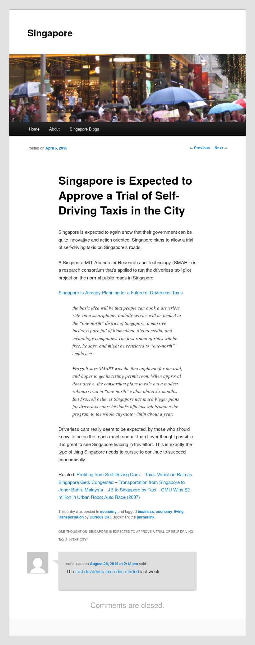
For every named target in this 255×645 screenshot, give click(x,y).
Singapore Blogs (84, 129)
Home (34, 129)
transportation (71, 517)
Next (221, 147)
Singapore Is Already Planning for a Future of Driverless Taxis (120, 292)
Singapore (50, 32)
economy (108, 511)
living (178, 511)
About (54, 129)
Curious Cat (100, 517)
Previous (199, 147)
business (146, 511)
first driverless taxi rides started (107, 571)
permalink (146, 517)
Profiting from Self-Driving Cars (108, 474)
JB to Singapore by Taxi (132, 489)
